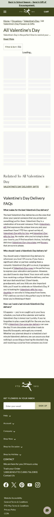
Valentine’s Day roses (23, 268)
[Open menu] (4, 11)
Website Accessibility (13, 498)
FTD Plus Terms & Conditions (16, 506)
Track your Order (11, 468)
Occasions (17, 21)
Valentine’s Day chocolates (24, 242)
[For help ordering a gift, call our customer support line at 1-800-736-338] (27, 12)
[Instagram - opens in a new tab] (38, 485)
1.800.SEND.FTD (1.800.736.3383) (20, 472)
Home (6, 21)
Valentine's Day (31, 21)
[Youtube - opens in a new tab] (31, 485)
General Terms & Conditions (16, 502)
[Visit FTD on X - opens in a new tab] (15, 485)
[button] (4, 11)
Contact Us (9, 475)
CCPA (6, 514)
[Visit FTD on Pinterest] (23, 485)
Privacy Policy (10, 510)
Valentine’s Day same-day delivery (24, 324)
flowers (44, 242)
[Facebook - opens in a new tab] (7, 485)
